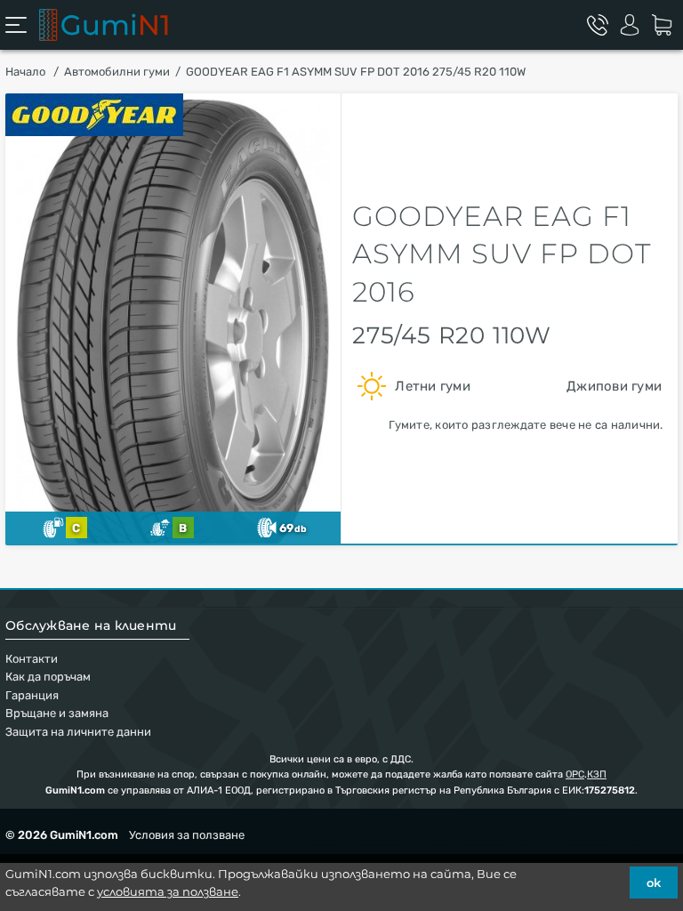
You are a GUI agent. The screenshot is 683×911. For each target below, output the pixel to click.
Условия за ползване (187, 835)
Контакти (31, 658)
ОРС (575, 774)
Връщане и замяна (56, 713)
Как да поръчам (48, 676)
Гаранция (32, 695)
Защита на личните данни (78, 731)
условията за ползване (167, 891)
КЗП (597, 774)
